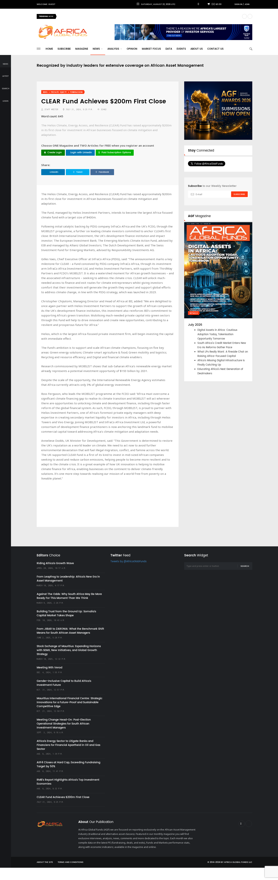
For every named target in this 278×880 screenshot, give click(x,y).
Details (194, 313)
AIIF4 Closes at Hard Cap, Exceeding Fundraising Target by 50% (68, 764)
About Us (196, 49)
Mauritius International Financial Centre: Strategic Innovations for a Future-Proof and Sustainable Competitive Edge (69, 702)
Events (181, 49)
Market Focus (151, 49)
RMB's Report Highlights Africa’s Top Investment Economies (68, 782)
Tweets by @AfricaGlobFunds (128, 562)
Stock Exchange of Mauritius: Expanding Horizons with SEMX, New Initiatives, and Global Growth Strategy (69, 650)
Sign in (238, 4)
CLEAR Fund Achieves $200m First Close (63, 797)
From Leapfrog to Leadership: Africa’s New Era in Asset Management (68, 579)
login (5, 101)
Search (245, 566)
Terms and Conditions (70, 862)
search (5, 88)
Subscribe (64, 49)
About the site (45, 862)
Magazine (81, 49)
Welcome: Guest (46, 4)
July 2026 (195, 324)
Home (49, 49)
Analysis (113, 49)
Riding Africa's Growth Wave (76, 16)
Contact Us (215, 49)
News (97, 49)
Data (168, 49)
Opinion (132, 49)
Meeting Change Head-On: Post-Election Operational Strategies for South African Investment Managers (64, 724)
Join (247, 4)
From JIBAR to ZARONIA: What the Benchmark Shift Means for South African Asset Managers (70, 631)
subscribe (239, 194)
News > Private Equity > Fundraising (63, 92)
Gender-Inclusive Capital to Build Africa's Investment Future (64, 683)
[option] (149, 16)
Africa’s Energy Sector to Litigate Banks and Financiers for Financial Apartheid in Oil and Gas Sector (68, 745)
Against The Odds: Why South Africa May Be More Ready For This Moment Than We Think (69, 596)
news (5, 64)
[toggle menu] (38, 48)
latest (5, 76)
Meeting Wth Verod (49, 667)
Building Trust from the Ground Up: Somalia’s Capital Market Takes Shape (66, 613)
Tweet (79, 172)
